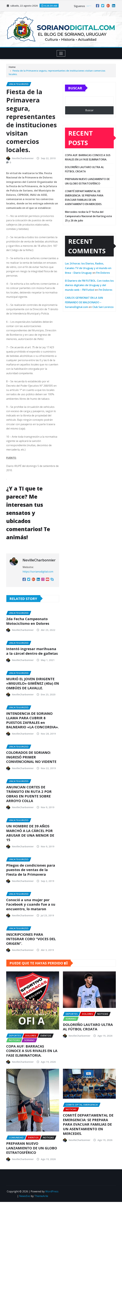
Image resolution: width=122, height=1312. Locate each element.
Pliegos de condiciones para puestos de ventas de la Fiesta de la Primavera (30, 870)
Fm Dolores (103, 272)
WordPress (51, 1191)
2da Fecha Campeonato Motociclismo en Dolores (27, 621)
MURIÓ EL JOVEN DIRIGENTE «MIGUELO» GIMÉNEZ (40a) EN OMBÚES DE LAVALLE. (32, 683)
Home (12, 66)
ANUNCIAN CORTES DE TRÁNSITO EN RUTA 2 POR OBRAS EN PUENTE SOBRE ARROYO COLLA (29, 794)
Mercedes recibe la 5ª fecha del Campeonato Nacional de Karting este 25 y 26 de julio (88, 216)
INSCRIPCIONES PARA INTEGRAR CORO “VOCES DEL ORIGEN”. (31, 939)
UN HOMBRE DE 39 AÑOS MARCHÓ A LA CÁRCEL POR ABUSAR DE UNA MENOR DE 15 (30, 833)
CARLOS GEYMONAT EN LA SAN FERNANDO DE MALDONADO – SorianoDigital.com (84, 302)
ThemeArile (41, 1196)
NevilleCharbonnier (23, 158)
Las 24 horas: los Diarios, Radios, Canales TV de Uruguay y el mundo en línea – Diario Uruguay (88, 268)
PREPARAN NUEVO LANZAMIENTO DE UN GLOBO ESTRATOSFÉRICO (31, 1148)
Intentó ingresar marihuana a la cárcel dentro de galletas (32, 651)
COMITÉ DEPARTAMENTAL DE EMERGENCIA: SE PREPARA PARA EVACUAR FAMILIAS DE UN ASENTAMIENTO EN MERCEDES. (88, 1124)
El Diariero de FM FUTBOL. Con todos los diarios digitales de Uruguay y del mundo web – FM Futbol (89, 285)
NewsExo (24, 1196)
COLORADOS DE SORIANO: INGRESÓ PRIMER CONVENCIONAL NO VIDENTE (31, 757)
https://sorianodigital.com (38, 571)
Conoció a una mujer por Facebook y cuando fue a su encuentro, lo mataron (30, 904)
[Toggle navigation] (61, 53)
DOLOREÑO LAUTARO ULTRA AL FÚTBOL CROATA (88, 1026)
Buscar (75, 88)
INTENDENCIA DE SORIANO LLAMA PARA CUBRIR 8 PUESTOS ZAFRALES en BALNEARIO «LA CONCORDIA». (32, 720)
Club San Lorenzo (103, 307)
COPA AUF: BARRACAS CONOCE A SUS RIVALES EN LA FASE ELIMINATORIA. (31, 1051)
